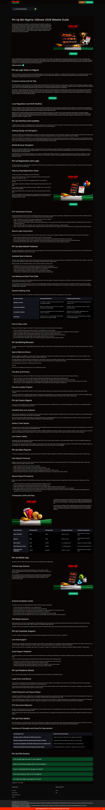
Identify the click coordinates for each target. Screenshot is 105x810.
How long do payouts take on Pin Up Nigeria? (27, 774)
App (56, 792)
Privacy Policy (14, 792)
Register (82, 2)
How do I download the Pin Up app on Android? (28, 769)
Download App (73, 593)
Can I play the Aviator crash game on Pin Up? (27, 779)
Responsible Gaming (16, 794)
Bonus (57, 790)
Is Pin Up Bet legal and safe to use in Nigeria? (27, 759)
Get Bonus (89, 2)
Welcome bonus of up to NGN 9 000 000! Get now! (52, 808)
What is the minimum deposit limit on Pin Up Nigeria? (29, 764)
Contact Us (14, 790)
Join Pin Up (73, 53)
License (13, 797)
